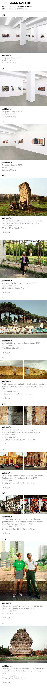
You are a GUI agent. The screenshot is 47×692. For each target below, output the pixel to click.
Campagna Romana (17, 6)
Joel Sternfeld (7, 55)
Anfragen (6, 232)
